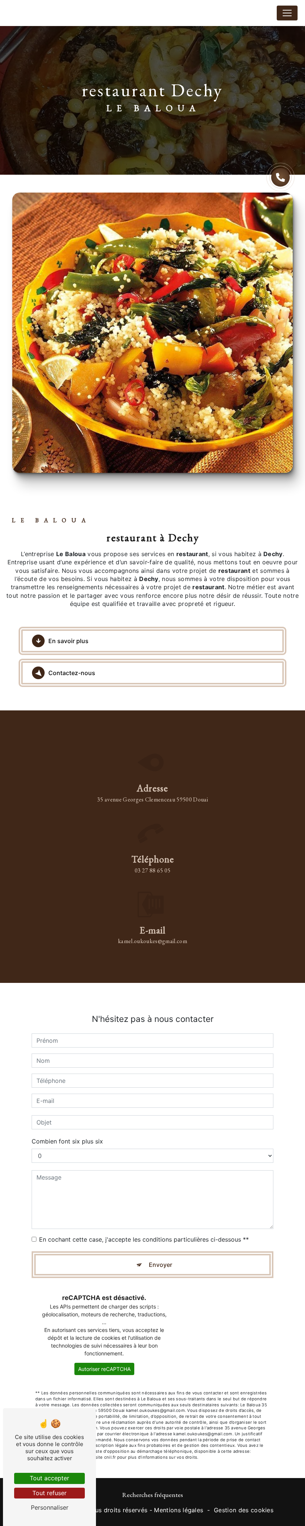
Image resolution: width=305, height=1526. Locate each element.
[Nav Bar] (287, 13)
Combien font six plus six (67, 1141)
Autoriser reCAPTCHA (104, 1369)
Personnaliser (49, 1507)
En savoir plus (68, 641)
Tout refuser (49, 1493)
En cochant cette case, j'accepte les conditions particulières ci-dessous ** (144, 1239)
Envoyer (160, 1264)
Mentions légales (178, 1510)
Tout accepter (49, 1478)
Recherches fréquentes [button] (152, 1494)
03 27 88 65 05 (152, 870)
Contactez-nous (71, 673)
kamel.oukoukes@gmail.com (152, 941)
